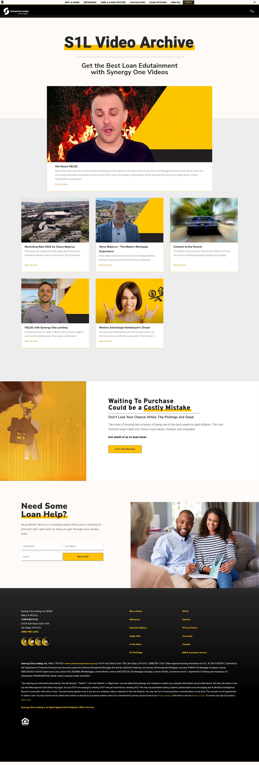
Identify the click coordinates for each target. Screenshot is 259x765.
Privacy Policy (164, 695)
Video (188, 2)
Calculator (137, 2)
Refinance (90, 2)
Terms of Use (198, 695)
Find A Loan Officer (113, 2)
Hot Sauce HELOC (66, 166)
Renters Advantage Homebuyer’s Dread (124, 328)
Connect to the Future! (187, 247)
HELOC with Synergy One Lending (46, 328)
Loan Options (158, 2)
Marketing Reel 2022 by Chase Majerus (50, 247)
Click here (26, 700)
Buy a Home (72, 2)
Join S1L (176, 2)
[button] (125, 449)
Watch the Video (61, 184)
